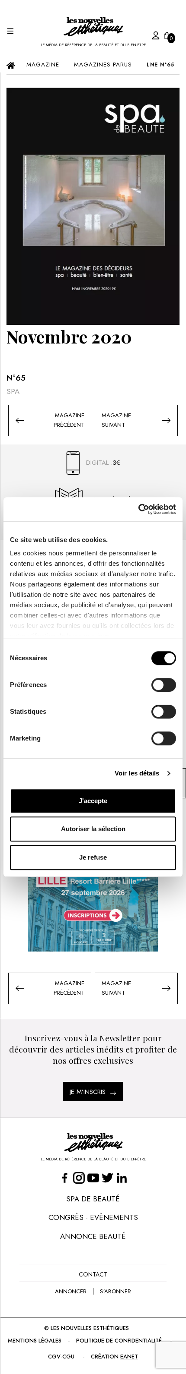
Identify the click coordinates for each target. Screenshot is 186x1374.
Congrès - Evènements (93, 1217)
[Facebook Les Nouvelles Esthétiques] (65, 1178)
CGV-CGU (61, 1356)
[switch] (163, 685)
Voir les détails (137, 773)
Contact (93, 1274)
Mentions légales (34, 1340)
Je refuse (93, 857)
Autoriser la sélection (93, 828)
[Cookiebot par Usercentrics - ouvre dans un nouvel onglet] (138, 509)
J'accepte (93, 800)
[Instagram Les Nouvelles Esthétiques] (79, 1178)
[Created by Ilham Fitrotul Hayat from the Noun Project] (147, 34)
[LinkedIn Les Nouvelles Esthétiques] (122, 1178)
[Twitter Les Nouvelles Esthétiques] (107, 1178)
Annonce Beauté (93, 1236)
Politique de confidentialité (119, 1340)
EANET (129, 1356)
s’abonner (115, 1291)
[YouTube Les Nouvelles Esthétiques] (93, 1178)
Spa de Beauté (93, 1199)
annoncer (71, 1291)
